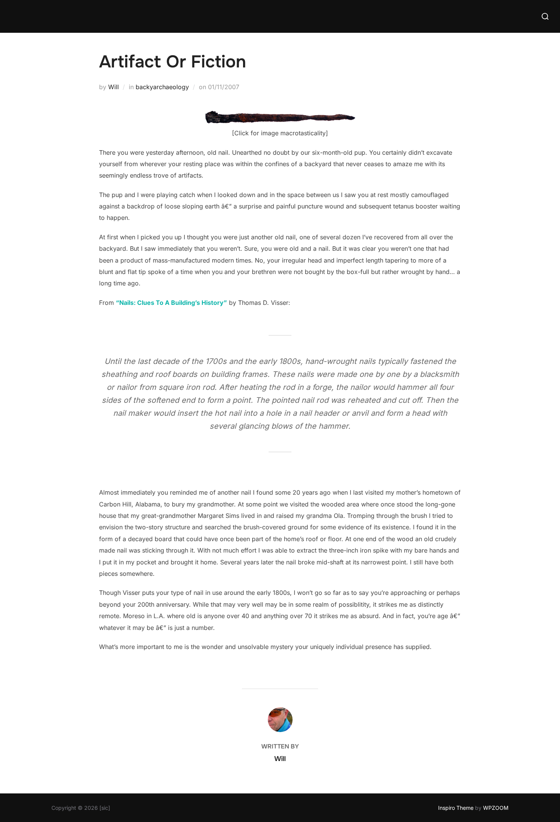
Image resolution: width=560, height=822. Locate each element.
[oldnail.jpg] (280, 121)
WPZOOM (496, 807)
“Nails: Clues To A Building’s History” (171, 302)
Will (113, 87)
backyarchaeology (162, 87)
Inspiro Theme (456, 807)
